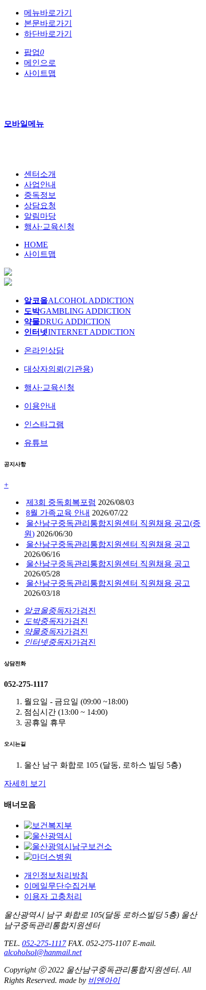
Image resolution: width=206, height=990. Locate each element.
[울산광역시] (48, 836)
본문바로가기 (48, 23)
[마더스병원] (48, 857)
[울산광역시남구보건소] (68, 846)
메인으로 (40, 62)
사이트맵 (40, 73)
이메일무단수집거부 (60, 886)
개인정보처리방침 (56, 875)
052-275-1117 (44, 943)
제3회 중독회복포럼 (61, 502)
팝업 (34, 52)
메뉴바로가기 (48, 12)
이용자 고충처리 (53, 896)
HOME (36, 244)
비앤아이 (104, 980)
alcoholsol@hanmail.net (43, 952)
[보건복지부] (48, 825)
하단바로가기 (48, 33)
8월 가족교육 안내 (58, 512)
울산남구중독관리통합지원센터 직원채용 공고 (108, 544)
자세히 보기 (25, 783)
